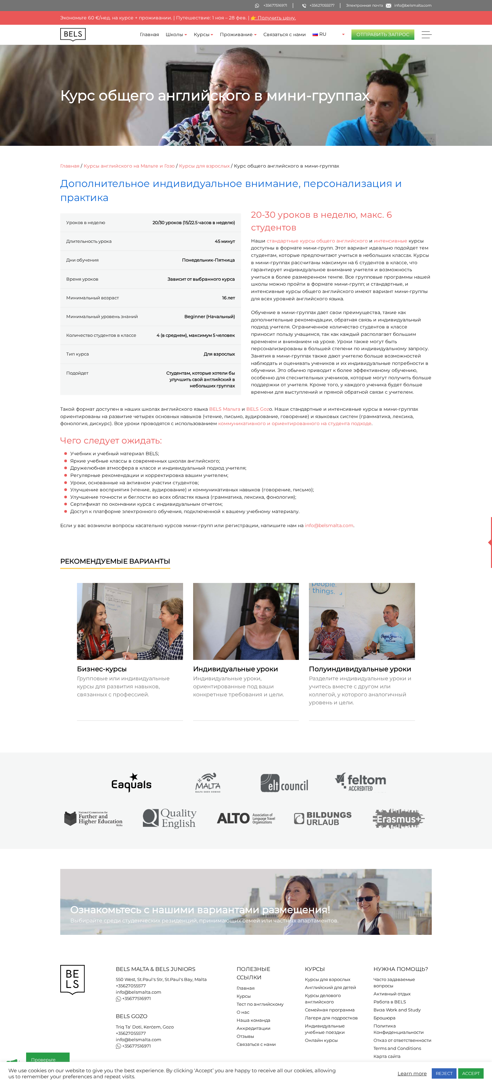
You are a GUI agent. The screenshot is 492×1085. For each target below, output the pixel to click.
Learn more (412, 1074)
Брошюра (385, 1017)
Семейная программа (330, 1009)
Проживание (236, 34)
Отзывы (245, 1036)
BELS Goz (257, 409)
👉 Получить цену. (273, 17)
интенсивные (390, 241)
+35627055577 (131, 985)
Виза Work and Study (397, 1009)
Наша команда (253, 1020)
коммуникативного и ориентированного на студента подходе (295, 424)
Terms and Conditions (397, 1048)
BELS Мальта (224, 409)
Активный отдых (392, 993)
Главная (149, 34)
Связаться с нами (284, 34)
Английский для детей (330, 987)
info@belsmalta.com (329, 525)
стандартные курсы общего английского (317, 241)
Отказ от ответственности (402, 1040)
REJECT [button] (444, 1073)
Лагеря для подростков (331, 1017)
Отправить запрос (382, 34)
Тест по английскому (260, 1004)
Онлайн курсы (321, 1040)
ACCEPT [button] (471, 1073)
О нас (243, 1012)
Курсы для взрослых (204, 166)
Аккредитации (253, 1028)
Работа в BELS (390, 1001)
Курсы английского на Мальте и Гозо (129, 166)
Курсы (202, 34)
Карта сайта (387, 1056)
